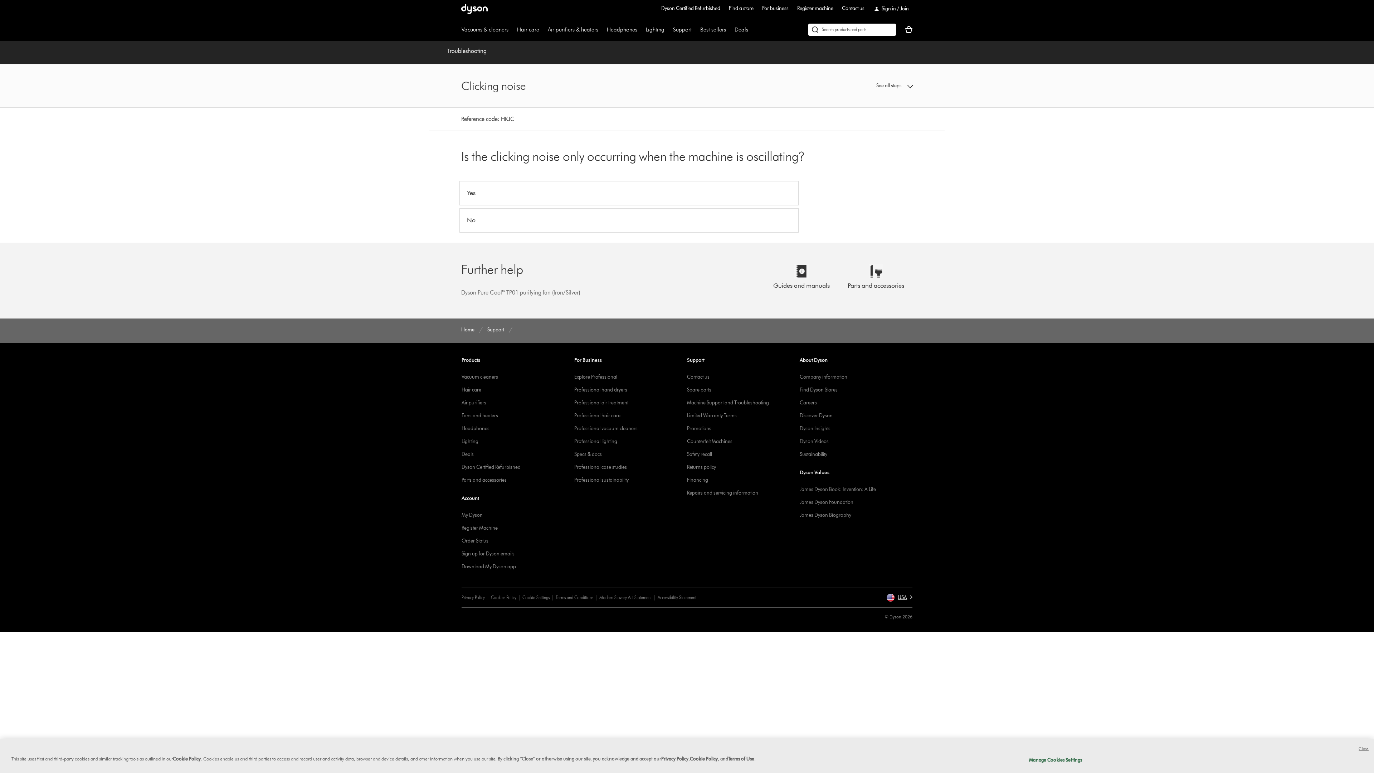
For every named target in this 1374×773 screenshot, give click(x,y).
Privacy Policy (473, 597)
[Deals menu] (751, 29)
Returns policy (701, 467)
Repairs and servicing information (722, 493)
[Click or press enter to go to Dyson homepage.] (474, 9)
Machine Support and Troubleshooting (728, 403)
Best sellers (713, 29)
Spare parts (699, 390)
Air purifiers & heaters (573, 29)
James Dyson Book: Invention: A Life (838, 489)
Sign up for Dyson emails (488, 554)
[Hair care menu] (542, 29)
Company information (823, 377)
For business (775, 8)
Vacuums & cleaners (485, 29)
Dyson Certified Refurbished (690, 8)
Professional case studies (600, 467)
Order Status (475, 541)
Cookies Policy (503, 597)
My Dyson (472, 515)
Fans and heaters (480, 416)
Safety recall (699, 454)
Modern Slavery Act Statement (625, 597)
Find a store (741, 8)
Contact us (853, 8)
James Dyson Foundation (826, 502)
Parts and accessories (484, 480)
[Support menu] (695, 29)
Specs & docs (588, 454)
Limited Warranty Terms (712, 416)
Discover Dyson (816, 416)
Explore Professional (595, 377)
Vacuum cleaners (480, 377)
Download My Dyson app (489, 567)
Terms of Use (741, 759)
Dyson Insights (815, 429)
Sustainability (813, 454)
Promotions (699, 429)
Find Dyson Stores (819, 390)
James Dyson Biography (825, 515)
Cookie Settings (536, 597)
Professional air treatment (601, 403)
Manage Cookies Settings (1055, 760)
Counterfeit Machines (709, 441)
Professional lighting (595, 441)
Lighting (655, 29)
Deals (741, 29)
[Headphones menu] (640, 29)
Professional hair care (597, 416)
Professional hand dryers (600, 390)
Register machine (815, 8)
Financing (697, 480)
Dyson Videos (814, 441)
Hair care (528, 29)
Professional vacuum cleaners (606, 429)
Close (1364, 748)
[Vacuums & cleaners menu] (512, 29)
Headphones (622, 29)
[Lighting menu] (668, 29)
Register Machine (480, 528)
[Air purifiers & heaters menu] (601, 29)
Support (682, 29)
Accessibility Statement (677, 597)
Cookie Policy (187, 759)
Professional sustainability (601, 480)
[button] (861, 86)
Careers (808, 403)
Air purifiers (474, 403)
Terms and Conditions (574, 597)
